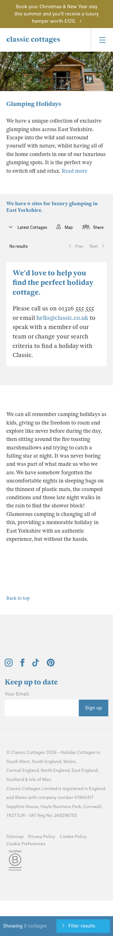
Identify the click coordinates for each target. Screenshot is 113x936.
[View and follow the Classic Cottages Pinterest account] (51, 665)
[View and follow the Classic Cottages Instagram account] (9, 665)
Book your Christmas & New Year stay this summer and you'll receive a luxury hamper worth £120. (56, 14)
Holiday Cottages (78, 752)
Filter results (81, 926)
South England (46, 761)
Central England (22, 770)
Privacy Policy (41, 836)
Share (98, 227)
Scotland (15, 779)
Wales (69, 761)
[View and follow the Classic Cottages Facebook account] (22, 665)
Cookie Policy (73, 836)
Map (69, 227)
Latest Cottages (32, 227)
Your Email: (17, 694)
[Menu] (102, 40)
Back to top (18, 598)
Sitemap (15, 836)
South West (18, 761)
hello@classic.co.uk (62, 317)
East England (85, 770)
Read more (74, 171)
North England (55, 770)
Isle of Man (40, 779)
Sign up (93, 708)
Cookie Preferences (26, 843)
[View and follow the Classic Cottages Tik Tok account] (35, 665)
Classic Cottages (28, 752)
